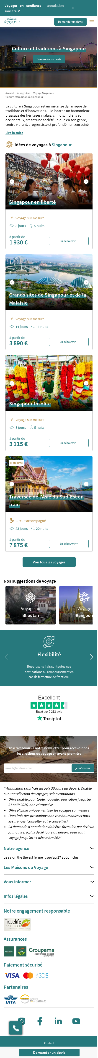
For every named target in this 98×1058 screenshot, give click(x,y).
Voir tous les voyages (49, 562)
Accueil (9, 92)
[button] (12, 21)
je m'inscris (82, 768)
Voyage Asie (23, 92)
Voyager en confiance (23, 5)
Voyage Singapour (43, 92)
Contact (49, 1043)
